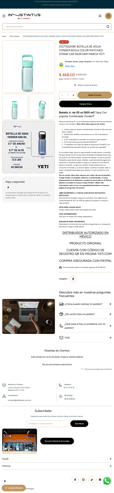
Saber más (70, 66)
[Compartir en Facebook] (73, 279)
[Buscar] (108, 26)
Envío (61, 79)
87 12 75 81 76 (70, 399)
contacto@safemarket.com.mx (19, 400)
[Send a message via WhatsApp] (107, 480)
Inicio (4, 36)
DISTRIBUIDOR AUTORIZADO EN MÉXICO (85, 234)
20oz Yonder (14, 36)
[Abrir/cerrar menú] (4, 16)
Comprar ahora (85, 104)
